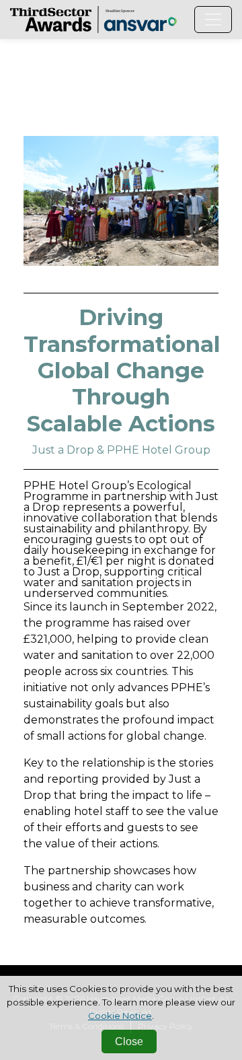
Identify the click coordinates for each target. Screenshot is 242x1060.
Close (129, 1041)
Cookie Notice (120, 1015)
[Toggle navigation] (213, 19)
